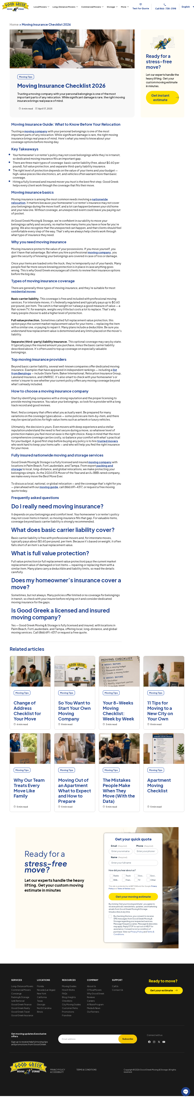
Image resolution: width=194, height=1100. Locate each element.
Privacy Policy (137, 932)
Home (14, 24)
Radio (116, 876)
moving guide (49, 487)
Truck (128, 876)
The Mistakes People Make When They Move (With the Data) (119, 790)
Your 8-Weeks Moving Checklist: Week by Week (118, 710)
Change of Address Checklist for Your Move (27, 710)
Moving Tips (22, 692)
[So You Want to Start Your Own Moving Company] (74, 671)
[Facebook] (149, 1041)
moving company (35, 131)
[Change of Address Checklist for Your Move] (30, 671)
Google (141, 876)
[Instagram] (154, 1041)
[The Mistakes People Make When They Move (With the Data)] (119, 748)
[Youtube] (163, 1041)
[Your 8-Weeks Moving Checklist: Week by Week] (119, 671)
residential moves (23, 291)
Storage (111, 7)
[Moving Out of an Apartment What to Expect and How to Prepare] (74, 748)
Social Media (153, 876)
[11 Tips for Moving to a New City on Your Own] (164, 671)
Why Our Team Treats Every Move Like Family (29, 787)
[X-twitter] (159, 1041)
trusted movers (107, 441)
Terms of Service (123, 889)
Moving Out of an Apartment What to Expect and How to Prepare (74, 790)
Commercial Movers (91, 7)
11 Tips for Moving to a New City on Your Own (160, 710)
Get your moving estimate (133, 896)
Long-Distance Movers (64, 7)
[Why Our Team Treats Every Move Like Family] (30, 748)
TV (139, 880)
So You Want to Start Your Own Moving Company (74, 710)
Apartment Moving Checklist (159, 785)
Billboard (117, 880)
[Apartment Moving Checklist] (164, 748)
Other (153, 880)
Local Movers (40, 7)
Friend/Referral (129, 880)
